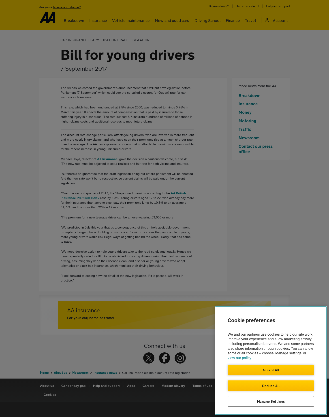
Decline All (271, 386)
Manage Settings (271, 401)
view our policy (239, 358)
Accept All (271, 370)
